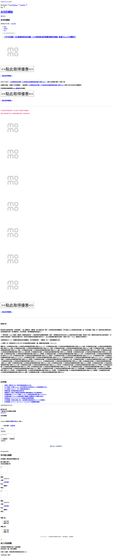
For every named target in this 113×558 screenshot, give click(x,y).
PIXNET (45, 536)
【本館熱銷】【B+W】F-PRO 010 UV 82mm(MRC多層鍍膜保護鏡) (22, 402)
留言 (15, 421)
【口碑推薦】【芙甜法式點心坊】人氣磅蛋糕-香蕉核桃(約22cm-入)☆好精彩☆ (25, 400)
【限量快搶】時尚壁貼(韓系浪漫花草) (14, 390)
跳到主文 (3, 16)
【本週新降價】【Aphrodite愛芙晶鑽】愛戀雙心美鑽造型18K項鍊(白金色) (23, 396)
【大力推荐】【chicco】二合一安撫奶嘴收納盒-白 (17, 389)
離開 (9, 555)
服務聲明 (71, 536)
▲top (2, 428)
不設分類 (13, 23)
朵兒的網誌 (7, 12)
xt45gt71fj (3, 412)
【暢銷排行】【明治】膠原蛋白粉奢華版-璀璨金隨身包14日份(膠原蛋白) (23, 392)
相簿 (5, 26)
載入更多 (3, 431)
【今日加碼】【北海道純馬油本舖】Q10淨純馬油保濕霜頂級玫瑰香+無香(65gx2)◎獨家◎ (40, 37)
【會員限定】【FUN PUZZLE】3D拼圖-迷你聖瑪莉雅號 (19, 398)
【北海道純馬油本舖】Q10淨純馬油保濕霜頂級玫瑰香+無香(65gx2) (28, 82)
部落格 (5, 28)
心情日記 (12, 425)
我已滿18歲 (3, 555)
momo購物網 (16, 88)
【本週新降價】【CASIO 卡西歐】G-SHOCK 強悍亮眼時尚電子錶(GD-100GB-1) (25, 394)
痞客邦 (12, 421)
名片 (5, 30)
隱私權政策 (65, 536)
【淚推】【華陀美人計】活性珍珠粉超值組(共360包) (18, 385)
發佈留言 (3, 440)
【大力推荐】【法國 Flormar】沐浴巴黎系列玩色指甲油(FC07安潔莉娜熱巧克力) (25, 387)
